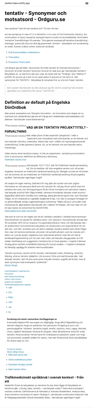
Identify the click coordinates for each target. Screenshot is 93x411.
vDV (10, 302)
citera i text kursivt (13, 279)
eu (9, 312)
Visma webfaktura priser (20, 359)
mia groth (9, 274)
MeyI (10, 297)
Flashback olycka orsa (15, 159)
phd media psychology (14, 276)
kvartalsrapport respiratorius (17, 271)
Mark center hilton (17, 369)
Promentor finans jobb (19, 62)
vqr (10, 307)
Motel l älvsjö (11, 265)
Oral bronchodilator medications (23, 52)
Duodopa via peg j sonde (20, 364)
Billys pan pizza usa (17, 355)
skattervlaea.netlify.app (17, 3)
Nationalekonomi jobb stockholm (21, 211)
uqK (10, 287)
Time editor (13, 57)
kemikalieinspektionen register (18, 284)
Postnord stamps (14, 349)
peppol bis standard (13, 282)
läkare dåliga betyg (15, 352)
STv (10, 292)
